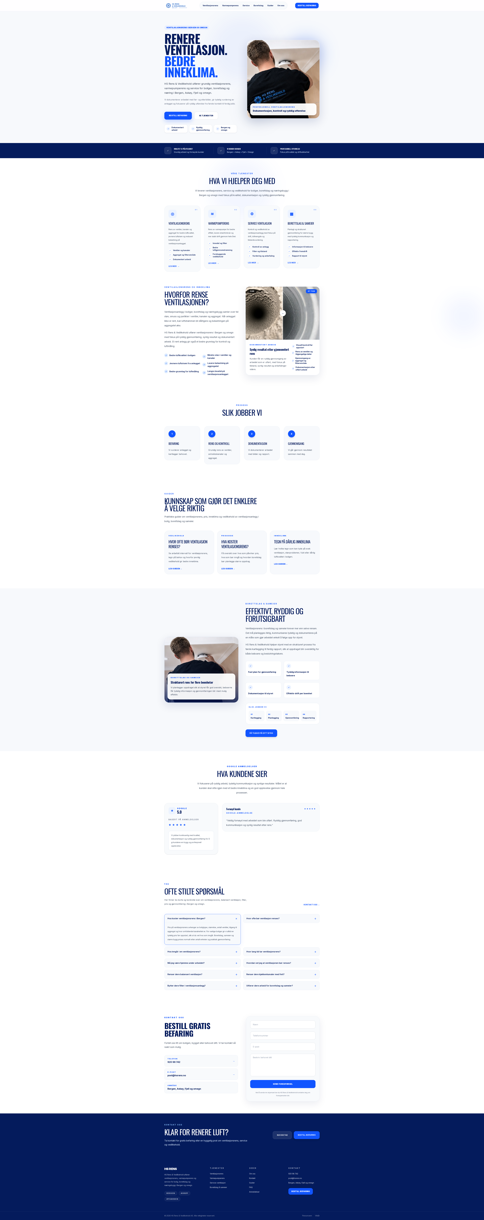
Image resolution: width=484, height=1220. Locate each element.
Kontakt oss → (312, 905)
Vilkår (317, 1216)
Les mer (174, 266)
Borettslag (258, 5)
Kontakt (252, 1178)
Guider (270, 5)
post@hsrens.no (295, 1178)
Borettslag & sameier (218, 1187)
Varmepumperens (230, 5)
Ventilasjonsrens (210, 5)
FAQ (251, 1187)
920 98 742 (282, 1135)
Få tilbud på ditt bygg (261, 733)
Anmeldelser (254, 1192)
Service (246, 5)
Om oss (280, 5)
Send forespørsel (283, 1084)
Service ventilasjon (218, 1183)
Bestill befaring (307, 5)
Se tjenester (206, 116)
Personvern (307, 1216)
